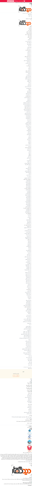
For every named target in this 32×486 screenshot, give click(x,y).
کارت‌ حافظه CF (28, 267)
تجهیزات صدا (29, 176)
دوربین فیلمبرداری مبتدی (27, 110)
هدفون (30, 218)
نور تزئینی (29, 146)
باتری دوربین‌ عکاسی (28, 77)
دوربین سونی (29, 55)
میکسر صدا (29, 217)
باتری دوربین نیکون (28, 281)
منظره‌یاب (29, 298)
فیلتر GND (29, 242)
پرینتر (30, 324)
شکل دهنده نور (29, 160)
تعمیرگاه (29, 339)
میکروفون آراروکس (28, 206)
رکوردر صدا (29, 214)
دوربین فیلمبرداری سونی (27, 97)
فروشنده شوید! (29, 47)
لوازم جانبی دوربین (28, 76)
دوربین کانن (29, 51)
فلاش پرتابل (29, 133)
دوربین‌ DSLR (29, 59)
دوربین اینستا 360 (28, 101)
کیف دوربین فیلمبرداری (28, 230)
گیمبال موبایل (29, 92)
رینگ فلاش (29, 129)
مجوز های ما (29, 405)
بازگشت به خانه (16, 375)
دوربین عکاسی (29, 48)
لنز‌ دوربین (29, 64)
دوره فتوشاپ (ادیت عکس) (27, 336)
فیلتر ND (29, 247)
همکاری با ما (29, 402)
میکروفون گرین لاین (28, 201)
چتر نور (30, 151)
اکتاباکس (29, 155)
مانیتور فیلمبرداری (28, 115)
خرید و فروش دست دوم (28, 397)
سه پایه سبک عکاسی (28, 259)
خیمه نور (29, 152)
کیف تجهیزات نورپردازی (28, 163)
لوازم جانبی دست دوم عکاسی (27, 321)
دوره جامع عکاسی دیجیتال (27, 335)
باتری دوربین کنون (28, 280)
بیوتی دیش (29, 156)
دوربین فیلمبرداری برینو (28, 105)
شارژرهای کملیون (28, 277)
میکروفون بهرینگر (28, 197)
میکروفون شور (29, 205)
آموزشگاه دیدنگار (29, 42)
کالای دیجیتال (29, 323)
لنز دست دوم (29, 317)
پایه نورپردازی (29, 150)
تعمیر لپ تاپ (29, 351)
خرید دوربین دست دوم (28, 41)
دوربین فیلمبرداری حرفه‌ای (27, 109)
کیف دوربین (29, 85)
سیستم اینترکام (29, 223)
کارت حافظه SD (28, 268)
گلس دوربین (29, 290)
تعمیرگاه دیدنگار (29, 44)
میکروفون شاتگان (28, 184)
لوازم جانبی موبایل (28, 300)
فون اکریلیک (29, 169)
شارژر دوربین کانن (28, 276)
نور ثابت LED (29, 139)
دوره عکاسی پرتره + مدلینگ (27, 331)
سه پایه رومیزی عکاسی (28, 256)
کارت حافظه (29, 81)
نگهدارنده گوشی (29, 309)
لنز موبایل (29, 73)
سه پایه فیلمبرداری (28, 118)
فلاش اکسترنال (29, 130)
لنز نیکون (29, 68)
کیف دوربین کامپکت (28, 238)
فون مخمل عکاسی (28, 168)
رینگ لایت (29, 82)
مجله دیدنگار (29, 45)
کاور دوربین (29, 297)
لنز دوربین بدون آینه (28, 72)
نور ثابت (30, 135)
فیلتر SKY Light (29, 246)
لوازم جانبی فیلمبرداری (28, 114)
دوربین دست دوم (28, 316)
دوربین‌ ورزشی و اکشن (28, 113)
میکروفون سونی (28, 196)
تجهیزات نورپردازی (28, 126)
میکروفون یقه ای (28, 183)
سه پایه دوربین (29, 254)
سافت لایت (29, 138)
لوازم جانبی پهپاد (28, 122)
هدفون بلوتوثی (29, 222)
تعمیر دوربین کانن (28, 342)
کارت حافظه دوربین (28, 264)
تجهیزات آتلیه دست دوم (28, 320)
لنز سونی (29, 69)
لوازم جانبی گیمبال (28, 93)
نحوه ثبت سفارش (29, 413)
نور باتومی (29, 142)
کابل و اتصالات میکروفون (27, 227)
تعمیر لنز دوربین (29, 346)
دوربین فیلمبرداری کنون (28, 106)
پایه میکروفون (29, 226)
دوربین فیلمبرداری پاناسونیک (27, 102)
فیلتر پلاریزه (29, 243)
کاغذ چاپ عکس (29, 294)
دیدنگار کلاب (29, 409)
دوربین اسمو (29, 98)
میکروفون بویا (29, 192)
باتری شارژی (29, 285)
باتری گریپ (29, 284)
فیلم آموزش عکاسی (28, 327)
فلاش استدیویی (29, 134)
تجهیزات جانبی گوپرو (28, 123)
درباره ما (30, 408)
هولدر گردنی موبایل (28, 310)
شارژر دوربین (29, 119)
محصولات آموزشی (28, 326)
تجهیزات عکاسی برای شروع (27, 412)
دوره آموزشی (29, 330)
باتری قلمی (29, 288)
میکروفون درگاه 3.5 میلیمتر (27, 305)
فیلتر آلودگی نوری (28, 250)
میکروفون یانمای (28, 200)
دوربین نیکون (29, 52)
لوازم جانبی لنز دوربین (28, 86)
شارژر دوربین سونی (28, 273)
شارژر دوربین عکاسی (28, 272)
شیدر (30, 159)
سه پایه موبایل (29, 308)
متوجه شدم (29, 485)
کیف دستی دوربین (28, 234)
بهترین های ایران (29, 401)
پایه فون (30, 173)
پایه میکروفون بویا (28, 210)
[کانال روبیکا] (30, 3)
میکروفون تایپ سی (28, 304)
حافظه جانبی (29, 263)
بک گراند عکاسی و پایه (28, 164)
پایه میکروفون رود (28, 209)
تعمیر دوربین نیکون (28, 343)
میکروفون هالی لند (28, 193)
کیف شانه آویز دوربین (28, 237)
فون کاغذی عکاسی (28, 172)
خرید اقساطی (29, 39)
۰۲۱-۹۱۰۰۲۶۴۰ (28, 418)
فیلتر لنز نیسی (29, 251)
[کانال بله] (31, 3)
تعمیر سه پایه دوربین (28, 347)
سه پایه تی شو (29, 255)
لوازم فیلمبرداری (28, 88)
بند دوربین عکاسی (28, 293)
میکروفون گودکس (28, 189)
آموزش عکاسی (29, 394)
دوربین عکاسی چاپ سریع (27, 60)
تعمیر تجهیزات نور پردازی (27, 350)
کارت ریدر (29, 271)
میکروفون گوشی (28, 180)
